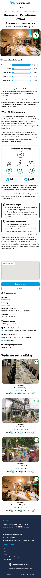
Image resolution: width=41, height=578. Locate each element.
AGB (5, 554)
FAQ (5, 551)
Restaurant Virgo (20, 388)
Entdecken (20, 7)
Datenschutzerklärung (11, 557)
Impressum (7, 559)
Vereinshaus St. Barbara (20, 466)
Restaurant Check (9, 11)
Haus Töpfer (20, 427)
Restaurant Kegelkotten (20, 505)
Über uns (7, 549)
